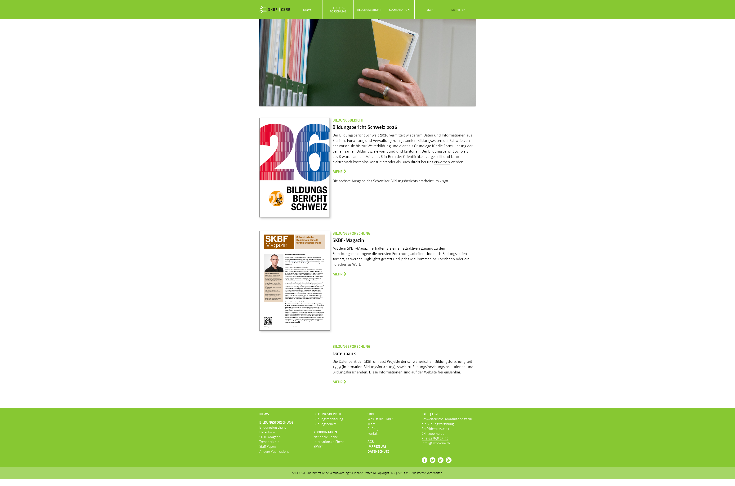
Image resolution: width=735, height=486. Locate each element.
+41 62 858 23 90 (435, 438)
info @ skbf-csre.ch (436, 443)
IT (468, 9)
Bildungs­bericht (368, 9)
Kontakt (373, 433)
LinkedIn (440, 460)
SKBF (429, 9)
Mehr (337, 171)
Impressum (377, 446)
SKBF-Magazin (270, 437)
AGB (371, 441)
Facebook (424, 460)
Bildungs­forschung (338, 9)
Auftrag (373, 428)
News (307, 9)
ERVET (318, 446)
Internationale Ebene (329, 441)
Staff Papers (267, 446)
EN (464, 9)
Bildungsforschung (272, 427)
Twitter (432, 460)
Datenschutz (378, 451)
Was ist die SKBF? (380, 419)
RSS (449, 460)
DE (453, 9)
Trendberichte (269, 441)
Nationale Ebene (326, 437)
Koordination (399, 9)
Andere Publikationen (275, 451)
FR (458, 9)
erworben (442, 161)
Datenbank (267, 432)
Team (372, 424)
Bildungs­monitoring (328, 419)
